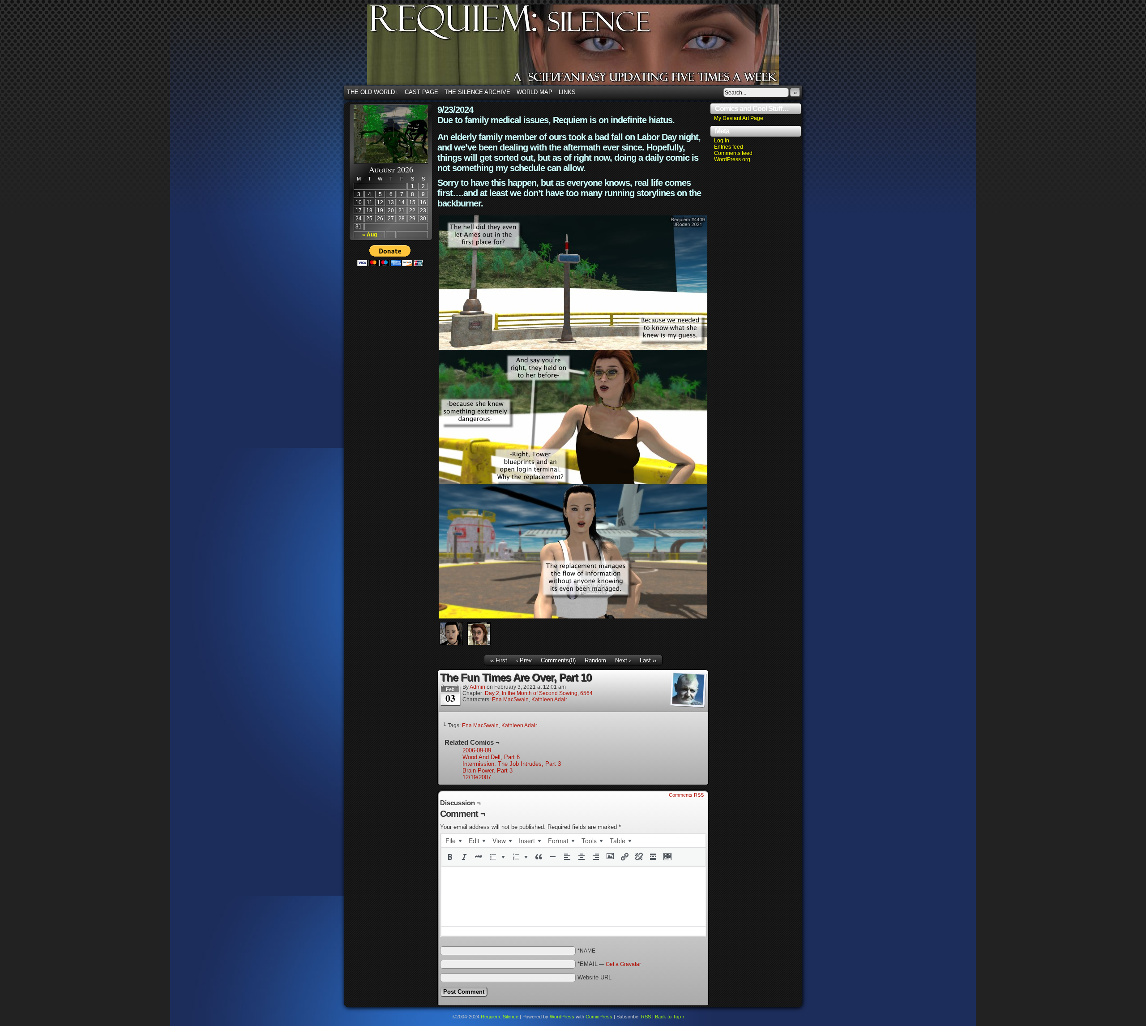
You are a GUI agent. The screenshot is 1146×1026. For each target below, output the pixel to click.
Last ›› (648, 660)
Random (595, 660)
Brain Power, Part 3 (487, 770)
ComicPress (599, 1016)
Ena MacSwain (510, 699)
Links (567, 92)
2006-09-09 (476, 750)
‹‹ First (498, 660)
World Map (534, 92)
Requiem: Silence (586, 47)
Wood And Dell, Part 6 (491, 757)
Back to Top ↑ (670, 1016)
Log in (721, 140)
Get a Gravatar (623, 964)
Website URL (594, 977)
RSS (646, 1016)
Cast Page (421, 92)
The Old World (372, 92)
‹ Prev (524, 660)
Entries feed (728, 147)
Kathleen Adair (549, 699)
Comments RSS (686, 795)
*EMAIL (609, 964)
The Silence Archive (477, 92)
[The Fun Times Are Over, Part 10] (573, 616)
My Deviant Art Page (738, 118)
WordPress (562, 1016)
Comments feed (733, 153)
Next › (623, 660)
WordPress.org (732, 159)
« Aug (369, 235)
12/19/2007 (476, 777)
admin (477, 687)
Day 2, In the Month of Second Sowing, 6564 (539, 693)
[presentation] (453, 840)
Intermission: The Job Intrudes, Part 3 (511, 763)
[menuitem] (453, 840)
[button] (450, 857)
